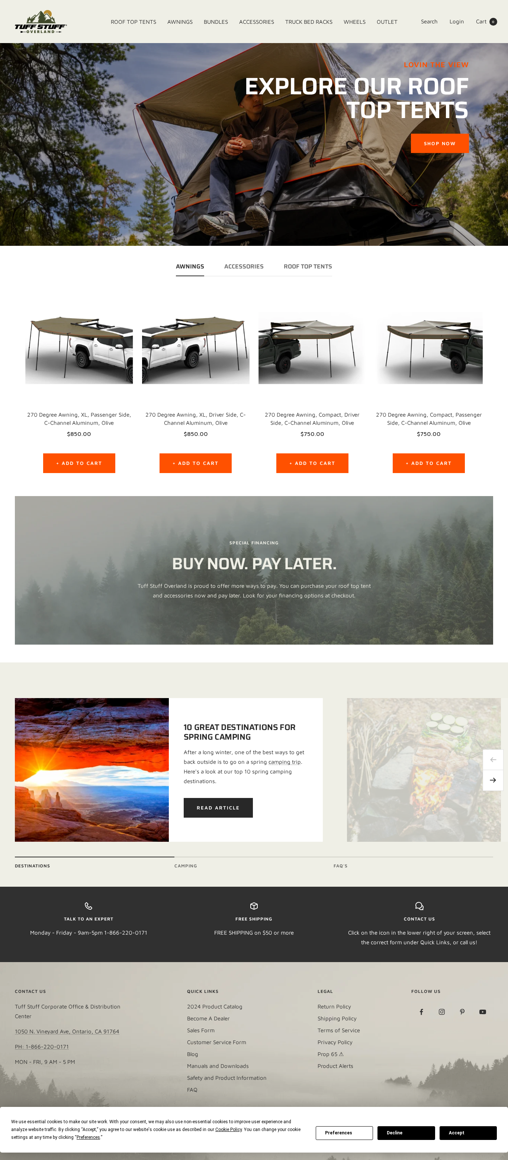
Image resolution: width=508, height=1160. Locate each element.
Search (429, 21)
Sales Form (201, 1030)
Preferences (338, 1132)
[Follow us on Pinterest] (462, 1012)
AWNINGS (190, 267)
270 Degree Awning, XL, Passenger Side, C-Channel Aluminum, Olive (79, 418)
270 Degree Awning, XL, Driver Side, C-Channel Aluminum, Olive (195, 418)
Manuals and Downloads (218, 1066)
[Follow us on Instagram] (442, 1012)
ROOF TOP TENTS (308, 267)
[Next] (493, 780)
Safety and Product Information (227, 1078)
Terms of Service (339, 1030)
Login (457, 21)
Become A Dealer (208, 1018)
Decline (394, 1132)
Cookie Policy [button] (228, 1129)
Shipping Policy (337, 1018)
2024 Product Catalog (214, 1006)
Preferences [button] (88, 1137)
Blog (192, 1054)
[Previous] (493, 759)
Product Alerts (335, 1066)
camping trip (285, 762)
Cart (485, 21)
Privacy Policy (335, 1042)
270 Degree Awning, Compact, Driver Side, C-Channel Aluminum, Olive (312, 418)
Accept (456, 1132)
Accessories (244, 267)
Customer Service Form (216, 1042)
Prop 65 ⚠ (331, 1054)
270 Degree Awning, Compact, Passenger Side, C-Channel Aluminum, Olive (429, 418)
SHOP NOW (440, 143)
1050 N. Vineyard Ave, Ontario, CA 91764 (67, 1031)
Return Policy (334, 1006)
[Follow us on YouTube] (483, 1012)
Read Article (218, 808)
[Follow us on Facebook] (421, 1012)
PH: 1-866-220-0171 (42, 1046)
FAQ (192, 1089)
